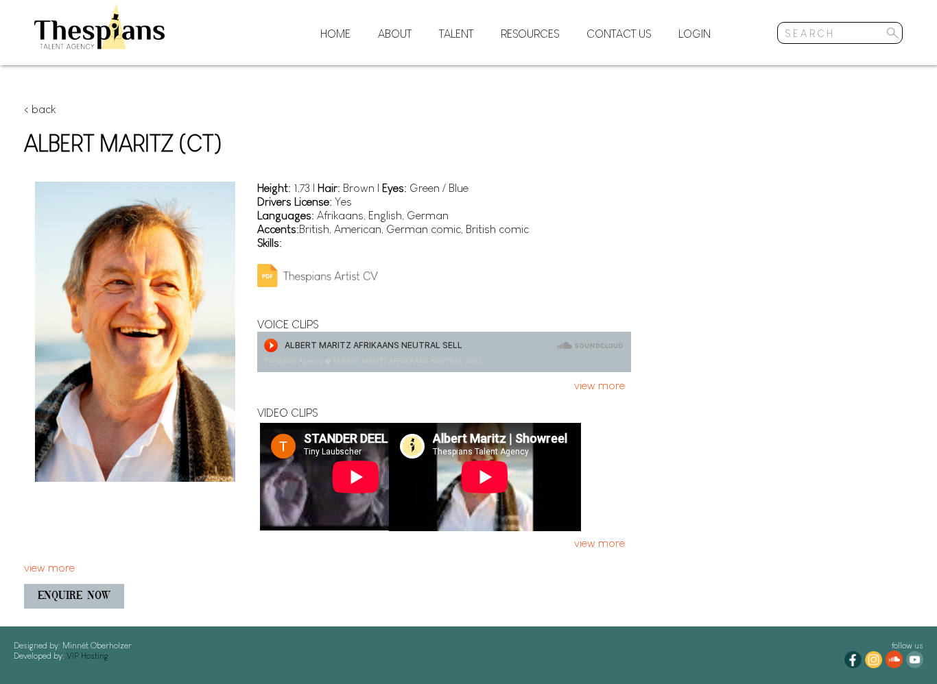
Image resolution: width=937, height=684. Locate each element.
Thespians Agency (293, 361)
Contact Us (618, 33)
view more (599, 385)
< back (40, 109)
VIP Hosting (86, 655)
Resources (530, 33)
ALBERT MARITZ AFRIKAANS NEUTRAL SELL (408, 361)
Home (335, 33)
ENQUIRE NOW (74, 596)
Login (694, 33)
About (395, 33)
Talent (456, 33)
